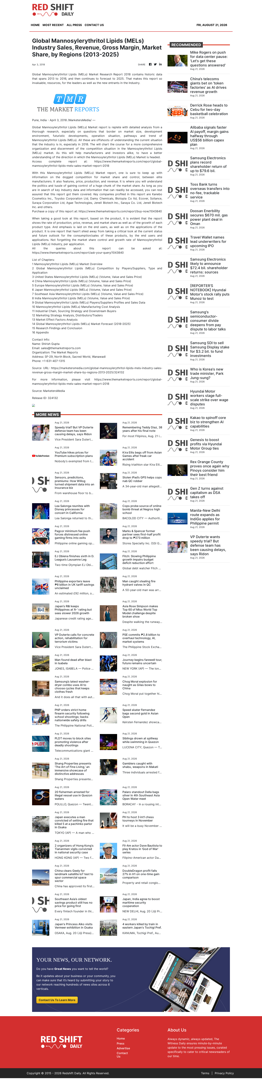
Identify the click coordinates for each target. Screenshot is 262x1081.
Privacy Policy (224, 1073)
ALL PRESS (74, 25)
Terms (205, 1073)
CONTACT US (94, 25)
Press (120, 1043)
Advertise (123, 1048)
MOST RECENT (53, 25)
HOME (35, 25)
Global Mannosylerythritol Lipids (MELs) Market (64, 127)
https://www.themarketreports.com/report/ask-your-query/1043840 (78, 252)
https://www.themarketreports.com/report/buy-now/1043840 (120, 211)
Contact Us (122, 1054)
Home (121, 1038)
